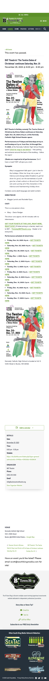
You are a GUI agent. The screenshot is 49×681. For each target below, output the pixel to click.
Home (4, 29)
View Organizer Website (14, 485)
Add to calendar (25, 427)
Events (10, 29)
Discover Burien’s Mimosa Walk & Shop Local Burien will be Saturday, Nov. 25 (16, 548)
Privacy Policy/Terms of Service (25, 678)
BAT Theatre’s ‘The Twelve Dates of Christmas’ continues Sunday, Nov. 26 (34, 548)
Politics (23, 29)
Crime (17, 29)
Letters (31, 29)
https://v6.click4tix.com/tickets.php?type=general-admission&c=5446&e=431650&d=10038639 (23, 458)
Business (39, 29)
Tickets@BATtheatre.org (21, 229)
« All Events (8, 49)
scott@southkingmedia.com (24, 561)
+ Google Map (29, 537)
